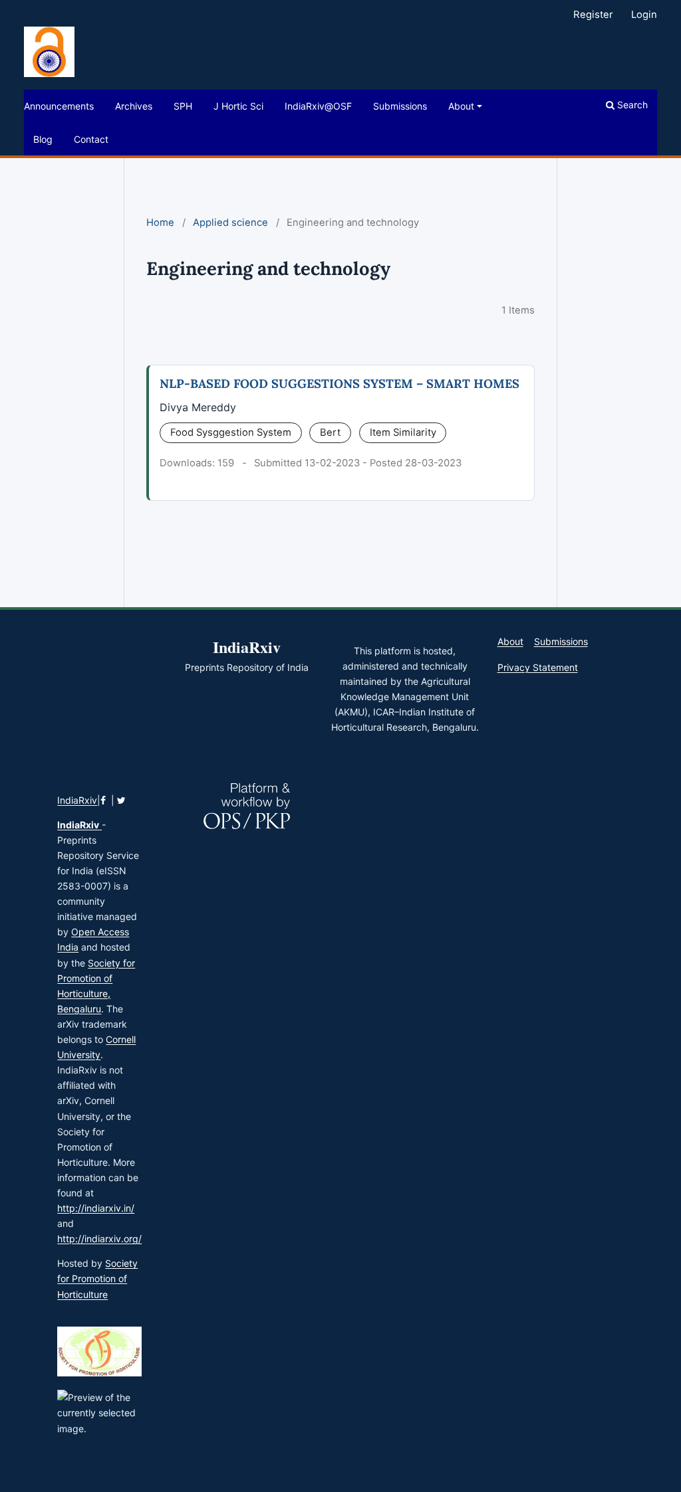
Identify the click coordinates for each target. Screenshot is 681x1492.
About (461, 106)
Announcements (59, 106)
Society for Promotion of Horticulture (97, 1278)
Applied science (230, 223)
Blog (43, 139)
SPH (183, 106)
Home (160, 223)
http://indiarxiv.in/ (95, 1208)
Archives (133, 106)
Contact (91, 139)
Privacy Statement (537, 667)
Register (593, 15)
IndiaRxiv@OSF (318, 106)
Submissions (400, 106)
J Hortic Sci (238, 106)
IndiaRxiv (77, 800)
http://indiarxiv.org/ (99, 1238)
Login (644, 15)
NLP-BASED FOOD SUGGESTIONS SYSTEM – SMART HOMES (339, 383)
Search (631, 104)
